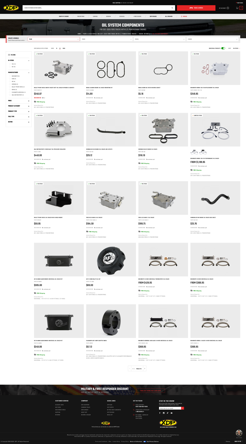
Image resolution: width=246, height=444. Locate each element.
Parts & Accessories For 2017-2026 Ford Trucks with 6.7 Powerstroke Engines (110, 34)
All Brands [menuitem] (168, 16)
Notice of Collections (136, 441)
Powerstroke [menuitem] (80, 16)
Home (79, 34)
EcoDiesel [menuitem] (122, 16)
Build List (110, 414)
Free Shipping (116, 3)
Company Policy (85, 407)
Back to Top (238, 441)
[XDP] (11, 8)
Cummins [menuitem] (95, 16)
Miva (110, 441)
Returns (57, 414)
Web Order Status (60, 409)
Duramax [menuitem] (108, 16)
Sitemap (228, 441)
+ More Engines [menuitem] (137, 16)
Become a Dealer (86, 414)
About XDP (84, 412)
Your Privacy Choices (152, 441)
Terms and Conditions (101, 441)
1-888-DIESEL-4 (140, 411)
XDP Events (110, 407)
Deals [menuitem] (185, 16)
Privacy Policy (125, 441)
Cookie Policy (116, 441)
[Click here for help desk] (239, 433)
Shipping (57, 412)
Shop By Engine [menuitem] (64, 16)
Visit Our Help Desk (142, 406)
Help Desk (240, 3)
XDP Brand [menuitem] (153, 16)
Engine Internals (144, 34)
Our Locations (85, 404)
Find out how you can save (150, 390)
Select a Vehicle (198, 8)
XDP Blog (109, 404)
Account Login (59, 404)
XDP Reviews (110, 412)
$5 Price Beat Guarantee (114, 409)
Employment (84, 409)
